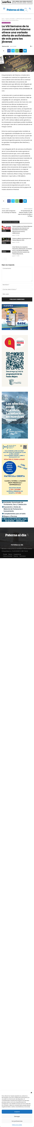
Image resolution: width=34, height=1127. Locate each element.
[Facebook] (9, 50)
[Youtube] (21, 566)
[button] (31, 1092)
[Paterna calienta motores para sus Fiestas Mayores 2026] (6, 241)
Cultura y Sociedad (9, 18)
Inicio (3, 18)
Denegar (17, 1116)
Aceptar (17, 1112)
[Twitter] (13, 50)
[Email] (21, 50)
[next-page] (6, 259)
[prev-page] (3, 259)
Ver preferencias (17, 1121)
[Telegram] (25, 50)
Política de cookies (17, 1125)
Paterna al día (5, 46)
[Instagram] (17, 566)
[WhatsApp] (17, 50)
